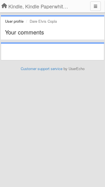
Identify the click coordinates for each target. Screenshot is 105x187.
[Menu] (95, 6)
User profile (14, 21)
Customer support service (41, 68)
